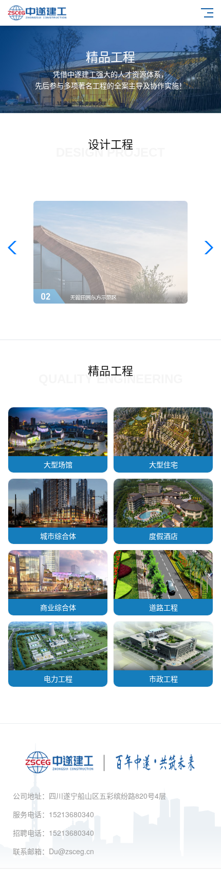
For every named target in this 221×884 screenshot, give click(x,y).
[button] (15, 247)
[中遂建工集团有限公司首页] (110, 776)
